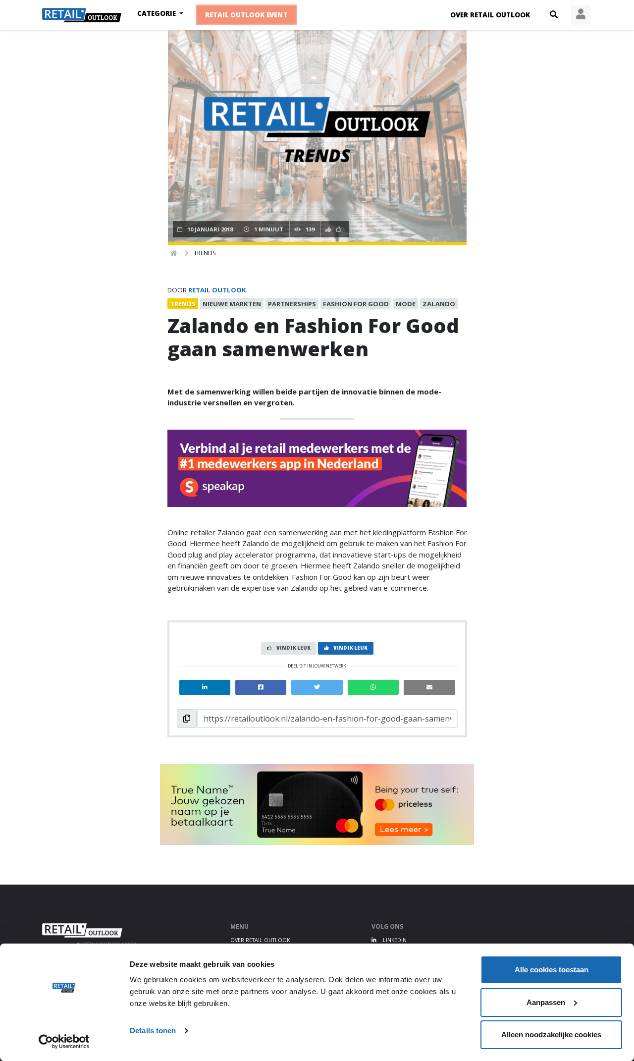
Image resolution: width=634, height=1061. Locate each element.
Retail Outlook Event (246, 14)
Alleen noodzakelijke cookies (551, 1034)
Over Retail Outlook (490, 14)
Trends (204, 253)
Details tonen (153, 1030)
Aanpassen (546, 1002)
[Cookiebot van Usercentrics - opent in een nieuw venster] (64, 1041)
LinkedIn (394, 940)
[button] (554, 15)
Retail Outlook (217, 289)
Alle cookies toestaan (551, 969)
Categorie (157, 13)
